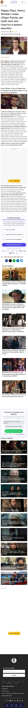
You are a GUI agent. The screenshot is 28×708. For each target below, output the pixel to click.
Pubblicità (16, 683)
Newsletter (5, 688)
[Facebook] (6, 260)
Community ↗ (5, 691)
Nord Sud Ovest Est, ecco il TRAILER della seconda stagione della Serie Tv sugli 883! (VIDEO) (14, 283)
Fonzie (9, 64)
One (22, 256)
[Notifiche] (22, 2)
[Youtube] (10, 700)
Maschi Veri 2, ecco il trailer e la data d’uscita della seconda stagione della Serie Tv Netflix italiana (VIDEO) (14, 374)
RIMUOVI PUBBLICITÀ (14, 180)
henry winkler (17, 256)
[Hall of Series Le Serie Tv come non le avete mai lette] (2, 2)
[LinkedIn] (17, 260)
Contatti (9, 681)
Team (3, 683)
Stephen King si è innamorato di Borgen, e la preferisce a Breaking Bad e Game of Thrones (14, 352)
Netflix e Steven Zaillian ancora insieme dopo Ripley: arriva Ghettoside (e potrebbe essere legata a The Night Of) (13, 329)
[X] (10, 260)
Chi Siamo (4, 681)
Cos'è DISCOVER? (20, 434)
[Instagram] (13, 700)
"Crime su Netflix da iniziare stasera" (13, 426)
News (5, 5)
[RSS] (22, 700)
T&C (22, 681)
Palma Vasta (14, 31)
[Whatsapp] (14, 260)
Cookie (18, 681)
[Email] (21, 260)
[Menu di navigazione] (24, 2)
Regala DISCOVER (7, 695)
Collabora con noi (9, 683)
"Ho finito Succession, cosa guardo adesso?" (12, 422)
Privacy (14, 681)
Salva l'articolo (5, 57)
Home (2, 5)
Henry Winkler (5, 61)
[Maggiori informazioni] (19, 34)
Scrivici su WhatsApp (14, 431)
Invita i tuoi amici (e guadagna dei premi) (13, 693)
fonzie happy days (8, 256)
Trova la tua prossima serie (14, 244)
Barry (23, 79)
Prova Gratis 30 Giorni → (8, 686)
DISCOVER (14, 2)
